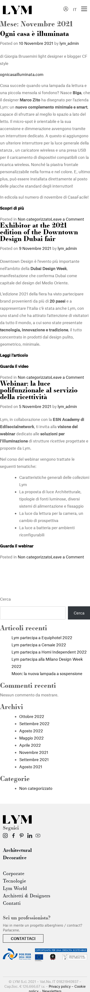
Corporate (13, 874)
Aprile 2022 (30, 745)
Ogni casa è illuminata (34, 34)
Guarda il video (14, 366)
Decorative (15, 858)
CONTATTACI (23, 938)
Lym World (15, 888)
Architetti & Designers (26, 896)
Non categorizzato (34, 219)
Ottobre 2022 (31, 716)
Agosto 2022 (31, 730)
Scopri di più (12, 208)
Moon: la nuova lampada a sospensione (47, 673)
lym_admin (69, 43)
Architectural (17, 850)
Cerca (5, 598)
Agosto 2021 (30, 766)
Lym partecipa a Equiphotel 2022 (42, 637)
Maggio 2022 (31, 737)
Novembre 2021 (33, 752)
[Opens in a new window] (5, 835)
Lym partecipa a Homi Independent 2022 (49, 651)
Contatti (12, 903)
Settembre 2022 (34, 723)
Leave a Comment (67, 219)
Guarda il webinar (17, 545)
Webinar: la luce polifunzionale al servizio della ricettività (39, 391)
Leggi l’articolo (14, 355)
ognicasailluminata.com (21, 74)
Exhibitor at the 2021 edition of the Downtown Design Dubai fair (39, 233)
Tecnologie (14, 881)
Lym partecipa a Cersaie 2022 (39, 644)
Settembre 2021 (34, 759)
